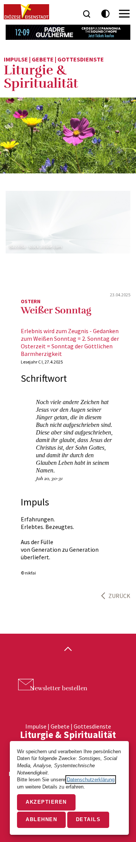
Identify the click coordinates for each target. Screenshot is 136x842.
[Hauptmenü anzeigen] (124, 14)
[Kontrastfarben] (105, 14)
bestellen (58, 688)
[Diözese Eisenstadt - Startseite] (26, 11)
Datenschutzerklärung (90, 779)
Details (88, 819)
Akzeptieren (46, 802)
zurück (119, 596)
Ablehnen (41, 819)
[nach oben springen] (68, 649)
